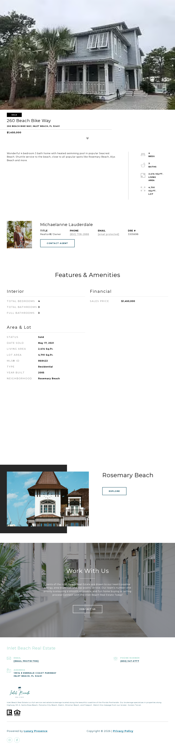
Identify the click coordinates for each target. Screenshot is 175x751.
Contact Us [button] (87, 609)
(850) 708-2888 (79, 234)
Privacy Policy (123, 731)
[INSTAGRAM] (9, 740)
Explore (114, 491)
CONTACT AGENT (57, 243)
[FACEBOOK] (17, 740)
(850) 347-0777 (129, 661)
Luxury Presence (36, 731)
